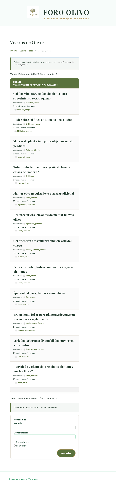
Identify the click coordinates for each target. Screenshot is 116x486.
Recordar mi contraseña (22, 444)
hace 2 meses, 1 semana (61, 62)
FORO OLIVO (66, 12)
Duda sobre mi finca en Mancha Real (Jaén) (42, 120)
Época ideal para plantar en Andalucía (39, 293)
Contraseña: (21, 432)
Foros (30, 51)
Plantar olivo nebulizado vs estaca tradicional (43, 193)
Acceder (66, 453)
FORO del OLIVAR (18, 51)
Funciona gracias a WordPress (24, 479)
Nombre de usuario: (20, 421)
